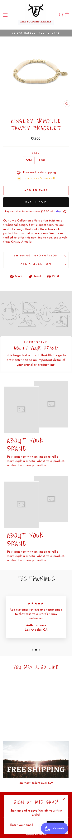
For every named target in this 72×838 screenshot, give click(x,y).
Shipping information (36, 256)
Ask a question (36, 264)
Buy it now (36, 202)
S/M (29, 160)
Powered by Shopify (36, 835)
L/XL (42, 160)
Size (36, 153)
